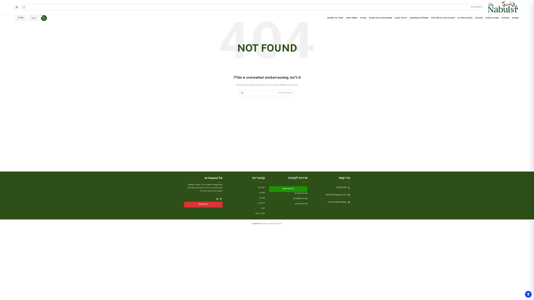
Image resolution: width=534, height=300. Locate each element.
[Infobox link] (331, 187)
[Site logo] (503, 7)
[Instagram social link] (217, 199)
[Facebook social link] (220, 199)
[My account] (17, 7)
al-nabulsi (256, 224)
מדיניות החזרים (301, 194)
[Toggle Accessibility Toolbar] (528, 294)
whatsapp (287, 189)
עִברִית (20, 18)
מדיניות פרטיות (301, 204)
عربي (33, 18)
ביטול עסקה (203, 204)
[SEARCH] (24, 7)
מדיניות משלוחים (300, 199)
